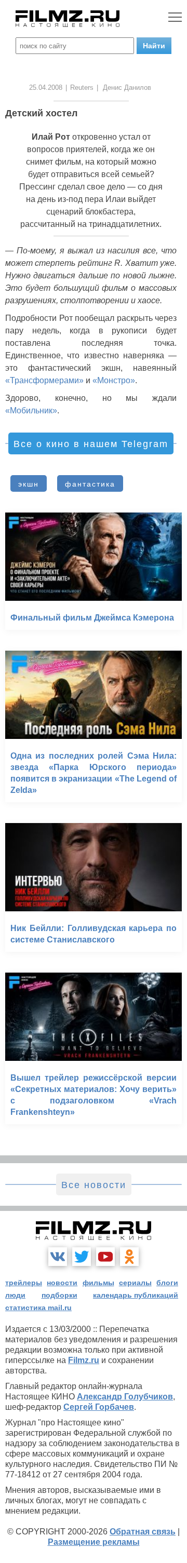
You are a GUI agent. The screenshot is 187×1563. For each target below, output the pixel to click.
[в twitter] (81, 1256)
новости (62, 1282)
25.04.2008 (45, 87)
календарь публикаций (135, 1295)
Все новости (93, 1185)
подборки (59, 1295)
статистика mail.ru (38, 1307)
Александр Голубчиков (125, 1396)
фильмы (98, 1282)
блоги (167, 1282)
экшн (28, 484)
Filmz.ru (83, 1360)
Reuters (82, 87)
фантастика (90, 484)
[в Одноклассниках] (129, 1256)
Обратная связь (143, 1531)
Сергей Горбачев (98, 1407)
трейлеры (23, 1282)
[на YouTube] (105, 1256)
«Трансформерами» (44, 380)
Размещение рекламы (94, 1542)
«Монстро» (113, 380)
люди (15, 1295)
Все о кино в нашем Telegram (91, 444)
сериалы (135, 1282)
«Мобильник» (31, 410)
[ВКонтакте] (57, 1256)
